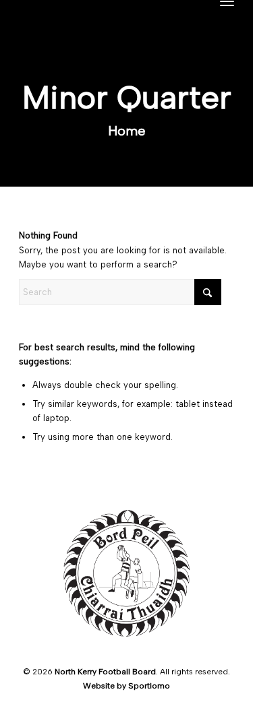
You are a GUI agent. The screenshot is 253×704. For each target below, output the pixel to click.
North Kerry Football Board (105, 671)
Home (127, 131)
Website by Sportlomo (126, 686)
